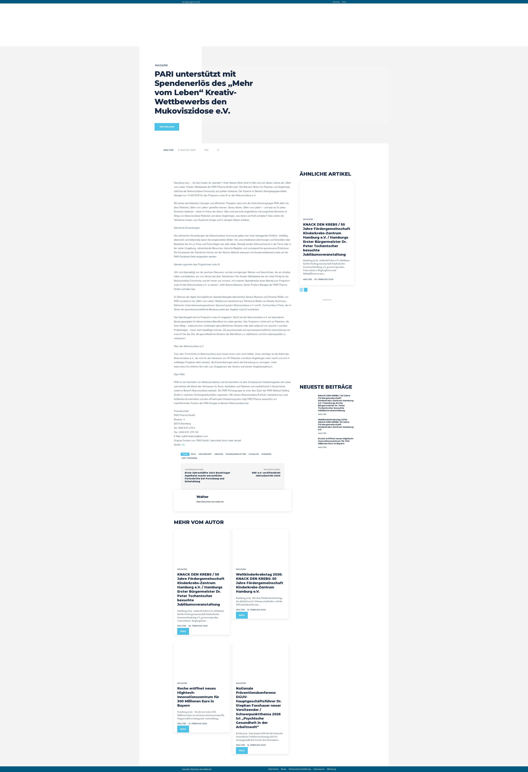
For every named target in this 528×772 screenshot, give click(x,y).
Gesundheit (205, 454)
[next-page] (305, 290)
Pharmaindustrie (236, 454)
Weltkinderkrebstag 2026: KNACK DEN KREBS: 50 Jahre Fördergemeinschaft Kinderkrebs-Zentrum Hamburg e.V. (259, 583)
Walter (168, 150)
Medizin (219, 454)
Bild (193, 454)
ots (183, 444)
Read (183, 631)
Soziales (253, 454)
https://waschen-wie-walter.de (210, 502)
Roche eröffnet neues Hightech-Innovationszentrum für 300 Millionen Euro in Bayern (198, 697)
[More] (261, 173)
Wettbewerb (189, 458)
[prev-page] (301, 290)
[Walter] (159, 150)
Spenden (266, 454)
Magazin (161, 65)
